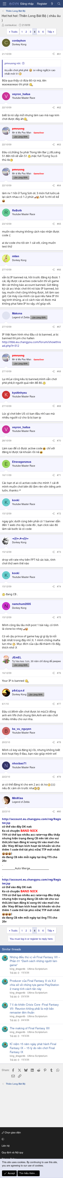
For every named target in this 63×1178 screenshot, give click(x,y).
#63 (59, 144)
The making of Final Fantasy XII (30, 1028)
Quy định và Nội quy (12, 1152)
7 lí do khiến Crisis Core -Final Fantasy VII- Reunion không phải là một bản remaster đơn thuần (34, 1008)
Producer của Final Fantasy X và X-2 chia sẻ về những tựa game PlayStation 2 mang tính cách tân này (34, 984)
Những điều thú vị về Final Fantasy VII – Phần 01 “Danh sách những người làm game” (35, 961)
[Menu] (4, 3)
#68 (59, 371)
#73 (59, 551)
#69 (59, 406)
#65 (59, 223)
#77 (59, 703)
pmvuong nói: (13, 63)
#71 (59, 475)
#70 (59, 440)
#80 (59, 811)
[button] (31, 1139)
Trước (14, 31)
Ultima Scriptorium (37, 968)
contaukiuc (11, 25)
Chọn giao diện (12, 1132)
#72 (59, 513)
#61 (59, 53)
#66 (59, 269)
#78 (59, 742)
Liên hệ (6, 1145)
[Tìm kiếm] (58, 3)
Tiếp (49, 31)
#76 (59, 673)
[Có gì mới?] (52, 3)
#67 (59, 326)
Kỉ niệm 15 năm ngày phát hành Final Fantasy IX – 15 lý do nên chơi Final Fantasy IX (33, 1048)
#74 (59, 586)
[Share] (53, 54)
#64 (59, 185)
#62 (59, 107)
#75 (59, 617)
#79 (59, 776)
